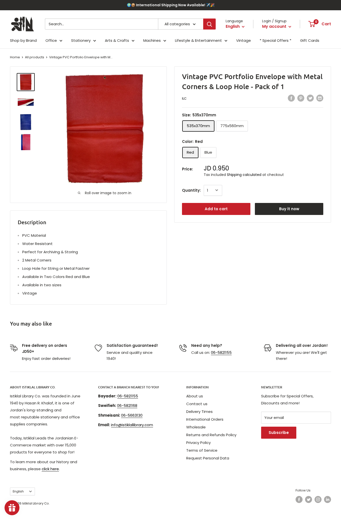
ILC (184, 98)
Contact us (196, 403)
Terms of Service (201, 450)
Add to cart (216, 208)
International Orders (204, 419)
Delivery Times (199, 411)
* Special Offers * (275, 40)
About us (194, 396)
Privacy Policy (198, 442)
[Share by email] (319, 98)
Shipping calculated (244, 174)
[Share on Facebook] (291, 98)
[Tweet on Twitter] (310, 98)
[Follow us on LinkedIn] (327, 499)
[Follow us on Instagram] (318, 499)
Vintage (243, 40)
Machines (152, 40)
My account (274, 26)
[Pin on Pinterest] (300, 98)
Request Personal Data (207, 458)
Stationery (81, 40)
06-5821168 (127, 405)
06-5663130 (132, 415)
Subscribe (279, 432)
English (18, 491)
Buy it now (289, 208)
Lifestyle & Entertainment (198, 40)
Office (51, 40)
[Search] (209, 24)
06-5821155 (221, 352)
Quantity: (191, 190)
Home (15, 57)
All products (34, 57)
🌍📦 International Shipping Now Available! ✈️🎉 (170, 5)
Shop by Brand (23, 40)
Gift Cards (309, 40)
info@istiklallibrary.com (132, 424)
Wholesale (196, 427)
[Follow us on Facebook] (299, 499)
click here (50, 468)
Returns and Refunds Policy (211, 434)
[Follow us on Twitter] (308, 499)
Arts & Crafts (117, 40)
